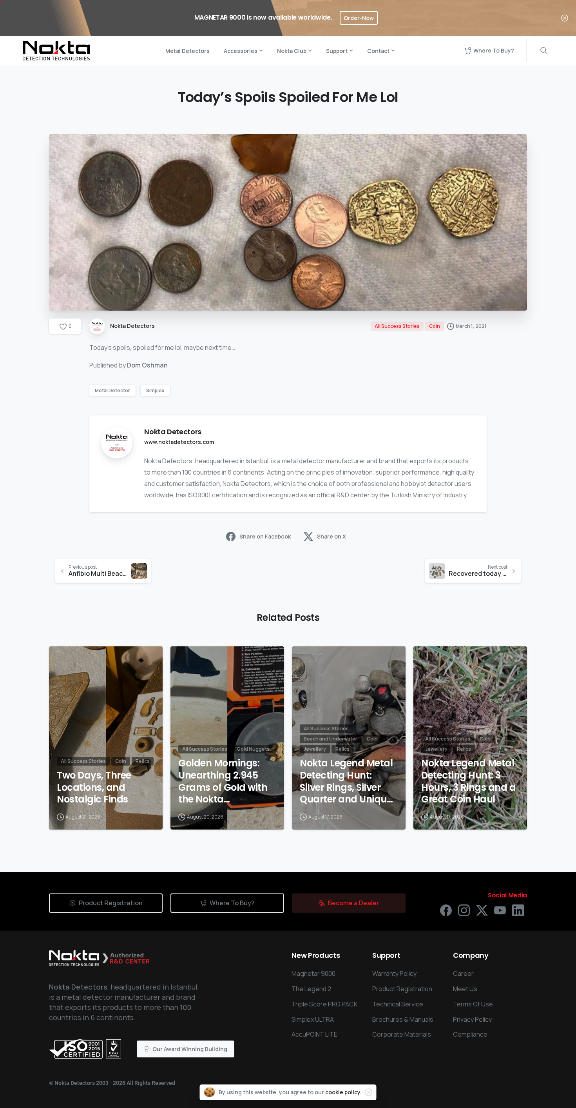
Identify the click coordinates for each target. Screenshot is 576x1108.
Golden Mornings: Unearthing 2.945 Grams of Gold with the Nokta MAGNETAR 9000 (222, 781)
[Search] (543, 50)
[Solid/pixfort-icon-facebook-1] (446, 909)
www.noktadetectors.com (179, 442)
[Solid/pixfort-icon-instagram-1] (464, 909)
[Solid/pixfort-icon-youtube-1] (500, 909)
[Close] (564, 18)
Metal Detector (112, 390)
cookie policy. (343, 1092)
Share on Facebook (265, 536)
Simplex (155, 390)
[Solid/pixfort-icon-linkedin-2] (518, 909)
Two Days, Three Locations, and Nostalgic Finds (94, 788)
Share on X (331, 536)
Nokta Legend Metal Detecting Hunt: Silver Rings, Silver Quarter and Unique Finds (346, 781)
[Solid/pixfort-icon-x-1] (482, 909)
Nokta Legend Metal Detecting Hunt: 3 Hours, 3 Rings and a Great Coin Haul (468, 781)
